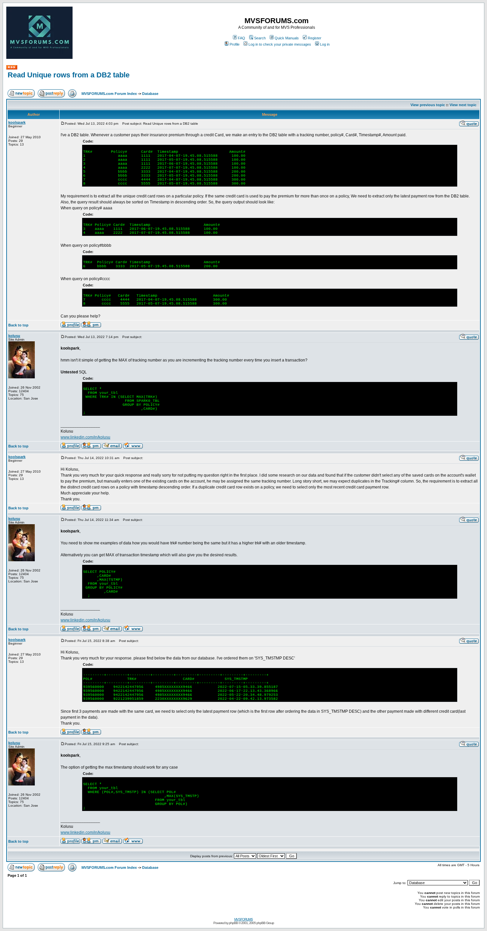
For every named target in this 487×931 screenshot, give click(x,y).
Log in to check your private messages (279, 44)
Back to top (18, 325)
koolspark (17, 122)
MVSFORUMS (243, 919)
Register (314, 38)
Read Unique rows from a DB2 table (69, 75)
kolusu (14, 336)
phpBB (233, 923)
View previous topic (427, 105)
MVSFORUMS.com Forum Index (109, 94)
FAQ (241, 38)
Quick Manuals (287, 38)
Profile (235, 44)
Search (260, 38)
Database (150, 94)
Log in (325, 44)
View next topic (463, 105)
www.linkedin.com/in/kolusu (85, 437)
